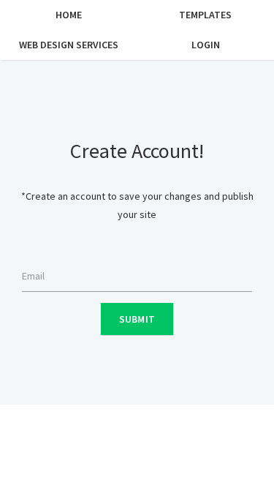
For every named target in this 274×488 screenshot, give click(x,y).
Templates (205, 14)
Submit (137, 319)
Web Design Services (68, 44)
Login (205, 44)
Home (69, 14)
